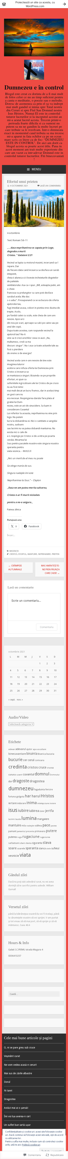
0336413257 (14, 955)
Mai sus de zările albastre (18, 1073)
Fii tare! (8, 1090)
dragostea (37, 781)
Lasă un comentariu (50, 186)
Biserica (42, 754)
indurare (21, 803)
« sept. (11, 699)
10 (55, 670)
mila (24, 825)
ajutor (29, 749)
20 (25, 684)
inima (31, 802)
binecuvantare (17, 753)
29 (40, 690)
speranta (32, 848)
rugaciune (31, 836)
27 (25, 690)
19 (18, 684)
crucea (50, 767)
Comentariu (46, 627)
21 (33, 684)
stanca (42, 848)
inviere (53, 803)
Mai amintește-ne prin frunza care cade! (50, 569)
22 (40, 684)
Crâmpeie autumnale (15, 567)
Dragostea (9, 1099)
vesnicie (13, 855)
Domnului (54, 775)
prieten (55, 554)
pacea (54, 826)
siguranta (37, 842)
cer (25, 760)
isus (12, 810)
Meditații (13, 551)
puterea (12, 836)
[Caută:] (34, 994)
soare (12, 848)
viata (25, 855)
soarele (21, 848)
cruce (42, 767)
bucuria (50, 754)
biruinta (31, 753)
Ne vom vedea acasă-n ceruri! (20, 1064)
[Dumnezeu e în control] (34, 55)
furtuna (12, 796)
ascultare (41, 749)
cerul (31, 760)
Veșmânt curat (12, 1056)
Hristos (47, 795)
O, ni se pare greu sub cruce (19, 1047)
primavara (40, 831)
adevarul (20, 749)
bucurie (15, 759)
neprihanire (44, 554)
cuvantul (28, 774)
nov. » (20, 699)
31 (55, 690)
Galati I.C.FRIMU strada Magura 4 (25, 949)
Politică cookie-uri (31, 1145)
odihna (38, 825)
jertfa (49, 811)
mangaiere (43, 819)
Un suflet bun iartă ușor (17, 1124)
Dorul (7, 1081)
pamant (12, 831)
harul (36, 796)
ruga (19, 837)
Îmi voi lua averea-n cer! (17, 1116)
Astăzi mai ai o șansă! (16, 1107)
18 (11, 684)
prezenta (30, 831)
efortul (22, 554)
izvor (42, 811)
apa (35, 749)
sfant (22, 843)
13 (25, 677)
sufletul (55, 848)
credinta (17, 767)
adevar (11, 749)
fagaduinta (39, 789)
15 (40, 677)
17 (55, 677)
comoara (39, 760)
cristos (13, 554)
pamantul (21, 831)
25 (11, 690)
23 (47, 684)
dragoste (21, 780)
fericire (49, 789)
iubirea (34, 811)
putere (51, 831)
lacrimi (11, 819)
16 (47, 677)
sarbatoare (13, 843)
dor (10, 781)
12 (18, 677)
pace (46, 825)
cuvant (19, 775)
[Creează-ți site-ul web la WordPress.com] (34, 4)
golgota (20, 796)
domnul (42, 774)
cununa (12, 774)
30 (47, 690)
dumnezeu (21, 788)
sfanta (28, 843)
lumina (29, 818)
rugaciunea (45, 837)
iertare (12, 803)
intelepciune (43, 803)
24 (55, 684)
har (28, 796)
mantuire (32, 554)
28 (33, 690)
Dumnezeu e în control (34, 87)
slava (47, 842)
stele (48, 848)
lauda (18, 819)
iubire (23, 810)
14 (33, 677)
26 (18, 690)
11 (11, 677)
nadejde (30, 826)
